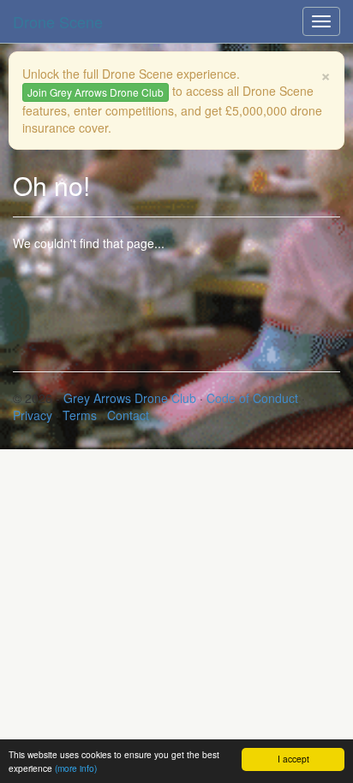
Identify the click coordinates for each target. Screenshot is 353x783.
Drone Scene (58, 21)
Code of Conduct (252, 397)
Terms (80, 415)
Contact (128, 415)
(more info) (76, 768)
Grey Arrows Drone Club (129, 397)
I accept (293, 758)
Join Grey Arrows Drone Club (95, 92)
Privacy (32, 415)
